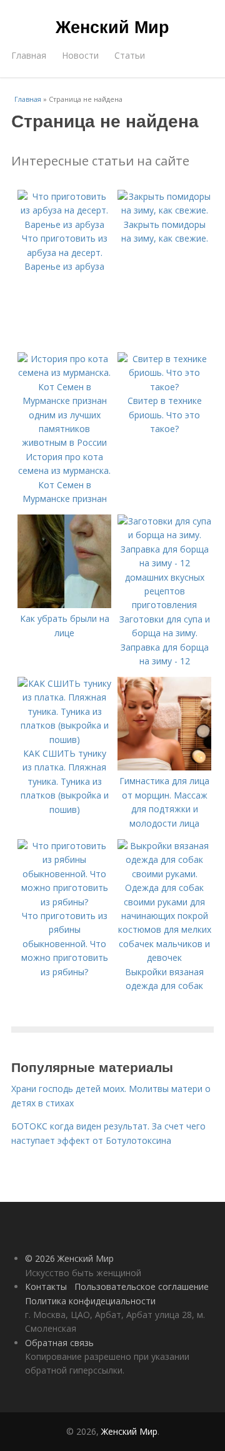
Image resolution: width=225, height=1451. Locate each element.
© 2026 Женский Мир (69, 1258)
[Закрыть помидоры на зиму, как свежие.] (164, 210)
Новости (80, 55)
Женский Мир (112, 26)
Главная (28, 55)
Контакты (46, 1286)
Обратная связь (59, 1343)
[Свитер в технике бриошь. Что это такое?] (164, 387)
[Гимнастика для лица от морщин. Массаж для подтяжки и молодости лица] (164, 767)
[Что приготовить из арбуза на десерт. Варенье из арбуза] (64, 224)
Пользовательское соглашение (141, 1286)
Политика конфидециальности (90, 1301)
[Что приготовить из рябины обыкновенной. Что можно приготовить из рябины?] (64, 902)
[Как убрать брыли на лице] (64, 605)
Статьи (129, 55)
